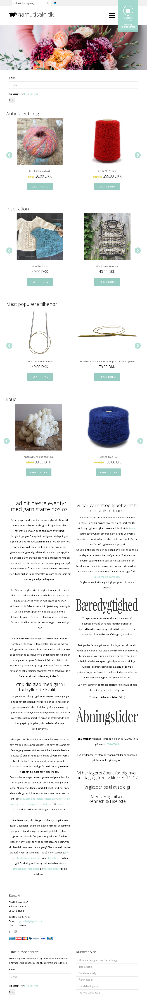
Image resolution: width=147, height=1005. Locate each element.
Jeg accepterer (23, 94)
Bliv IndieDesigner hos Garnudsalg (98, 960)
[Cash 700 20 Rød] (107, 141)
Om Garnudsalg (87, 973)
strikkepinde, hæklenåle (26, 868)
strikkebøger (54, 858)
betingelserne (31, 94)
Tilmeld (12, 100)
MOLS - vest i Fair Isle (107, 266)
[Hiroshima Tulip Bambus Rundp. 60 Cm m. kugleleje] (107, 331)
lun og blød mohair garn (40, 804)
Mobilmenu (112, 15)
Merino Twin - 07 (108, 456)
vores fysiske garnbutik (106, 576)
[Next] (138, 155)
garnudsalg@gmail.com (30, 921)
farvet (132, 528)
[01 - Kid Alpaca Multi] (40, 141)
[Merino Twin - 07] (108, 427)
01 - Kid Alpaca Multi (40, 171)
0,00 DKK (128, 20)
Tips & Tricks (85, 966)
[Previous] (9, 155)
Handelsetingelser (89, 986)
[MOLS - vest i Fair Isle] (107, 236)
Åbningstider (86, 979)
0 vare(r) (128, 17)
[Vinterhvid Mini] (40, 236)
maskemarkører (52, 868)
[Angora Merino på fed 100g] (38, 427)
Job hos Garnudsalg (89, 992)
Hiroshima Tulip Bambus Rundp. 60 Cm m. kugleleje (107, 361)
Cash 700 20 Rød (107, 171)
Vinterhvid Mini (40, 266)
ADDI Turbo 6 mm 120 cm (40, 361)
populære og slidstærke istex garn (38, 798)
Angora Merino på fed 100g (38, 456)
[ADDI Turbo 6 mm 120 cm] (40, 331)
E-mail (12, 77)
